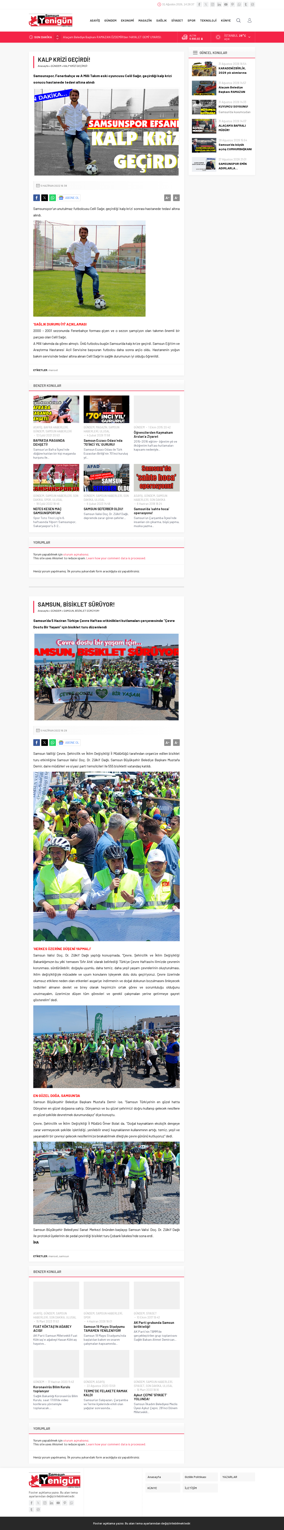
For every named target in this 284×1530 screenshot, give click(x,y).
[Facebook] (199, 4)
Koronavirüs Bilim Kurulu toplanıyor (51, 1389)
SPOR (47, 499)
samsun (64, 1256)
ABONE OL (72, 198)
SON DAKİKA (157, 499)
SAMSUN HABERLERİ (58, 431)
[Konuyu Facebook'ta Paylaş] (36, 197)
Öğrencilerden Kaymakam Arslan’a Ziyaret (153, 434)
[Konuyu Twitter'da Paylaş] (44, 197)
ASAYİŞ (37, 427)
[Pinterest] (232, 4)
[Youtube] (226, 4)
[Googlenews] (252, 4)
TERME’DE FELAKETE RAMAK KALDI (105, 1393)
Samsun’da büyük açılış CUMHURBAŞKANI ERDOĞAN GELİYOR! (235, 149)
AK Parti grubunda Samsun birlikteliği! (154, 1324)
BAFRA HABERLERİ (56, 427)
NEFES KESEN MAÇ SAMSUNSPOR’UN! (47, 511)
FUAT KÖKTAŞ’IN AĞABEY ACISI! (52, 1328)
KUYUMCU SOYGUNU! (77, 37)
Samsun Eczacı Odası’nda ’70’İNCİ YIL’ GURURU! (103, 442)
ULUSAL (105, 431)
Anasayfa (43, 65)
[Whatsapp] (239, 4)
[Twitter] (206, 4)
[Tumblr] (245, 4)
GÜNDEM (56, 65)
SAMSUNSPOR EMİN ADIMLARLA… (233, 166)
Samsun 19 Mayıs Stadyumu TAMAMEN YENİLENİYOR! (104, 1328)
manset (53, 370)
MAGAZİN (101, 427)
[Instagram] (212, 4)
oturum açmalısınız (75, 554)
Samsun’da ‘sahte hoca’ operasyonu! (151, 511)
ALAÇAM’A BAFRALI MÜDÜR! (232, 128)
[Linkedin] (219, 4)
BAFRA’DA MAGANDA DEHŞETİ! (49, 442)
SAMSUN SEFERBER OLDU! (103, 509)
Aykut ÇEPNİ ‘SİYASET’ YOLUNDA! (150, 1397)
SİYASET (151, 1313)
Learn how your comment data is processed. (116, 558)
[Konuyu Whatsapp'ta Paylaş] (52, 197)
